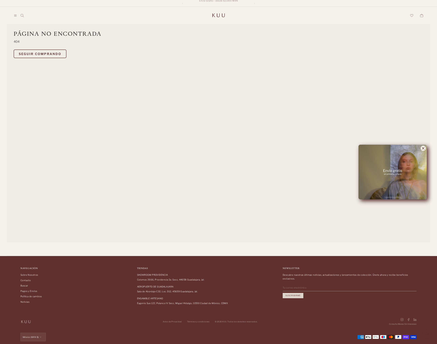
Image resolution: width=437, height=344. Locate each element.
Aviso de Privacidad (172, 321)
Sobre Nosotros (29, 274)
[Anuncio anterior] (182, 3)
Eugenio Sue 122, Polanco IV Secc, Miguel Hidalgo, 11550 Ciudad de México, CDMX (182, 303)
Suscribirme (293, 295)
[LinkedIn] (415, 319)
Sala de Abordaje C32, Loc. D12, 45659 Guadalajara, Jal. (167, 291)
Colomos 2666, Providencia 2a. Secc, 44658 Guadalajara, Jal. (171, 279)
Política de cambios (31, 296)
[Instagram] (402, 319)
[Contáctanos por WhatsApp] (427, 334)
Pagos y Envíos (28, 291)
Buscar (24, 285)
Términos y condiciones (198, 321)
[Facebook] (408, 319)
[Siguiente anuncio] (254, 3)
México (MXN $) (31, 337)
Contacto (25, 280)
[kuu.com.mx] (218, 15)
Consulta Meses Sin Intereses (403, 324)
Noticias (25, 301)
